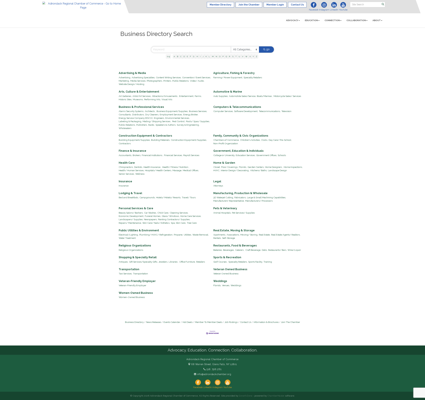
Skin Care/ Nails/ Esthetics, (156, 223)
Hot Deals (187, 322)
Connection (332, 20)
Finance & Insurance (132, 150)
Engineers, (159, 118)
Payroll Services (191, 155)
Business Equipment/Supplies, (172, 111)
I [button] (200, 56)
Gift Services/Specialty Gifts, (143, 261)
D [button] (184, 56)
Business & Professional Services (141, 107)
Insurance (125, 181)
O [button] (219, 56)
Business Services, (198, 111)
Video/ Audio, (197, 80)
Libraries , (173, 261)
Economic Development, (131, 216)
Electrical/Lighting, (128, 234)
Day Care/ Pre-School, (280, 140)
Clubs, (264, 140)
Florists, (243, 167)
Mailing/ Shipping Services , (157, 121)
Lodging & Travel (130, 193)
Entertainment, (186, 96)
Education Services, (245, 155)
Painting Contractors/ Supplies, (174, 219)
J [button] (203, 56)
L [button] (209, 56)
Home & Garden (224, 162)
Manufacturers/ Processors (259, 200)
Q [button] (226, 56)
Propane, (178, 234)
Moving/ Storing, (249, 234)
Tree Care (192, 223)
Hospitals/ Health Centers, (158, 170)
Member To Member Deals (208, 322)
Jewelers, (163, 261)
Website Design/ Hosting (131, 84)
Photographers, (155, 80)
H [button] (197, 56)
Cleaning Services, (179, 212)
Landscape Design (277, 170)
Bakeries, (217, 250)
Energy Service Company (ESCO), (136, 118)
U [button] (239, 56)
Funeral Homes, (153, 216)
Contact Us (245, 322)
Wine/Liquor (294, 250)
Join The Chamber (290, 322)
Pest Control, (178, 121)
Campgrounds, (147, 197)
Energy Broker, (190, 114)
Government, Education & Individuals (238, 150)
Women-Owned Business (136, 292)
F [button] (190, 56)
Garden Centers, (256, 167)
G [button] (193, 56)
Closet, (216, 167)
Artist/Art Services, (141, 96)
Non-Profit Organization (225, 143)
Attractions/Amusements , (165, 96)
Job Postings (231, 322)
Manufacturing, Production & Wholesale (240, 193)
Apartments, (219, 234)
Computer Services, (223, 111)
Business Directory (134, 322)
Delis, (264, 250)
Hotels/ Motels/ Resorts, (168, 197)
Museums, (138, 99)
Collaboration (356, 20)
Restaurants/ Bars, (277, 250)
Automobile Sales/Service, (242, 96)
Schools (282, 155)
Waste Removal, (200, 234)
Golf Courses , (220, 261)
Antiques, (123, 261)
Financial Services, (173, 155)
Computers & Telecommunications (237, 107)
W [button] (246, 56)
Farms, (198, 96)
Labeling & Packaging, (130, 121)
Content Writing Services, (168, 77)
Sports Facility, (255, 261)
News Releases (153, 322)
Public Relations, (180, 80)
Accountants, (125, 155)
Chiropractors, (126, 167)
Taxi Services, (125, 273)
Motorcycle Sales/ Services (287, 96)
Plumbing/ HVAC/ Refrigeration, (156, 234)
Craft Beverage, (253, 250)
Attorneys (218, 185)
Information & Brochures (266, 322)
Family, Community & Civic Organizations (240, 135)
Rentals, (217, 238)
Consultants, (125, 114)
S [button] (232, 56)
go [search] (268, 49)
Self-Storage (228, 238)
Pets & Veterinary (225, 208)
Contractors (125, 143)
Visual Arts (167, 99)
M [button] (213, 56)
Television (286, 111)
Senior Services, (126, 173)
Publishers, (141, 124)
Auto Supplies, (220, 96)
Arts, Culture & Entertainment (139, 91)
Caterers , (240, 250)
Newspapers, (150, 219)
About (377, 20)
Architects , (150, 111)
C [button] (180, 56)
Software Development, (246, 111)
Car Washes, (150, 212)
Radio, (151, 124)
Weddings (220, 281)
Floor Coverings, (229, 167)
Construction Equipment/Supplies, (189, 140)
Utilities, (188, 234)
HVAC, (216, 170)
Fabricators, (240, 197)
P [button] (223, 56)
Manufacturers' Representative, (228, 200)
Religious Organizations (135, 245)
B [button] (177, 56)
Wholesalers (125, 128)
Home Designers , (274, 167)
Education (311, 20)
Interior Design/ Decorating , (235, 170)
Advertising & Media (132, 73)
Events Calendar (172, 322)
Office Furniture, (187, 261)
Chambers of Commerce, (226, 140)
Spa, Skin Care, (178, 223)
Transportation (129, 269)
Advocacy (292, 20)
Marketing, (124, 80)
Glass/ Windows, (170, 216)
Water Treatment (127, 238)
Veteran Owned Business (230, 269)
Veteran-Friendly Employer (137, 281)
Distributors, (138, 114)
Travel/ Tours (189, 197)
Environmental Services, (177, 118)
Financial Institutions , (152, 155)
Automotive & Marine (227, 91)
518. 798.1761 (214, 369)
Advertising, (125, 77)
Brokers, (137, 155)
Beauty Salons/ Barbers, (131, 212)
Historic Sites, (125, 99)
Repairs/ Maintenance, (130, 223)
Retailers (200, 261)
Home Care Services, (190, 216)
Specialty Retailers (253, 77)
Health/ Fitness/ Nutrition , (175, 167)
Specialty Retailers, (237, 261)
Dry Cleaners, (152, 114)
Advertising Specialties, (143, 77)
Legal (217, 181)
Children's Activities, (250, 140)
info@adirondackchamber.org (213, 374)
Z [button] (256, 56)
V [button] (242, 56)
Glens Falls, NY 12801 (214, 364)
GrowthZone (245, 396)
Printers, (167, 80)
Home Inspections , (293, 167)
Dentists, (138, 167)
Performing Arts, (152, 99)
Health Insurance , (152, 167)
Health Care (127, 162)
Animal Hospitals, (222, 212)
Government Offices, (266, 155)
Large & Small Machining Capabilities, (266, 197)
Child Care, (163, 212)
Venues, (226, 285)
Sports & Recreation (227, 257)
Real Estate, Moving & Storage (234, 230)
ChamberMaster (276, 396)
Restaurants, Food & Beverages (235, 245)
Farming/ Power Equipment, (228, 77)
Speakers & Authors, (166, 124)
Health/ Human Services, (131, 170)
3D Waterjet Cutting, (223, 197)
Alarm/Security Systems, (131, 111)
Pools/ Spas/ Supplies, (198, 121)
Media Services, (138, 80)
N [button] (216, 56)
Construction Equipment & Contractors (145, 135)
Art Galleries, (125, 96)
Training (267, 261)
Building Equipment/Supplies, (134, 140)
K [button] (206, 56)
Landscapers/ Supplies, (131, 219)
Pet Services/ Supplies (243, 212)
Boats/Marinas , (265, 96)
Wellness (139, 173)
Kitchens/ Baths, (259, 170)
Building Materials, (160, 140)
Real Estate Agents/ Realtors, (285, 234)
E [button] (187, 56)
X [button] (250, 56)
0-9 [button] (168, 56)
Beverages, (228, 250)
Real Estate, (264, 234)
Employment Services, (171, 114)
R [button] (229, 56)
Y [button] (253, 56)
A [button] (174, 56)
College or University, (224, 155)
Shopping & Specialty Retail (138, 257)
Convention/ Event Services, (196, 77)
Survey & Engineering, (188, 124)
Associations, (233, 234)
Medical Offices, (191, 170)
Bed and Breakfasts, (129, 197)
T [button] (236, 56)
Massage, (177, 170)
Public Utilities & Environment (139, 230)
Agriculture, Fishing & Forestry (234, 73)
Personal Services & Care (136, 208)
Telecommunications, (270, 111)
